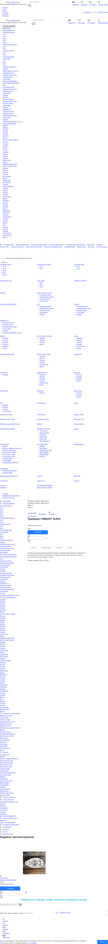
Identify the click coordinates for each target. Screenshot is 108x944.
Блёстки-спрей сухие (9, 450)
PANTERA (6, 213)
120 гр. (5, 42)
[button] (55, 924)
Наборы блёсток (79, 444)
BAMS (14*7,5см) (79, 419)
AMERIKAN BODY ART (10, 164)
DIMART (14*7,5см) (6, 414)
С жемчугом (40, 481)
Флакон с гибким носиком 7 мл (12, 448)
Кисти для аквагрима (9, 123)
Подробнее (33, 943)
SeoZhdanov (29, 913)
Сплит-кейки (7, 58)
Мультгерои (43, 439)
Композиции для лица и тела (9, 476)
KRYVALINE (7, 182)
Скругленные (7, 160)
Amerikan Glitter (7, 458)
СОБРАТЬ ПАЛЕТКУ (9, 67)
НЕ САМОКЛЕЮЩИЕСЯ (44, 485)
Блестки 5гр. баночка (9, 452)
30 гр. (4, 63)
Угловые (5, 134)
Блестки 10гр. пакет (9, 454)
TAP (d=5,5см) (41, 414)
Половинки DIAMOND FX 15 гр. (12, 121)
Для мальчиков (44, 433)
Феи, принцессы (45, 441)
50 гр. (4, 38)
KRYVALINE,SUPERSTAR (11, 83)
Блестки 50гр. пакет (9, 456)
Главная (5, 493)
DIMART (5, 125)
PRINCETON (7, 217)
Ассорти (76, 481)
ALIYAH (5, 150)
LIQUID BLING (44, 454)
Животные (43, 435)
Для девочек (43, 430)
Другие (5, 138)
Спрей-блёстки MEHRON (10, 462)
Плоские (5, 131)
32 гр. (4, 36)
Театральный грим (8, 56)
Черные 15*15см (79, 424)
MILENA (39, 424)
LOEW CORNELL (8, 186)
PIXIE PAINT (6, 211)
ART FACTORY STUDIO (10, 140)
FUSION (5, 97)
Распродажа (6, 28)
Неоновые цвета (8, 50)
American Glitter (7, 472)
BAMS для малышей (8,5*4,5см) (10, 424)
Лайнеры (5, 127)
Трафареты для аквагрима (11, 495)
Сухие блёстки (4, 444)
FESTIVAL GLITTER (46, 450)
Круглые (5, 129)
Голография (4, 481)
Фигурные (6, 136)
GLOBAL (42, 456)
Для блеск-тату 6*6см (43, 428)
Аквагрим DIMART (8, 30)
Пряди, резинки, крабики (44, 487)
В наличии (32, 513)
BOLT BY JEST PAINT (10, 166)
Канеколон (3, 487)
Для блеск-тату (7, 235)
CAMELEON (6, 180)
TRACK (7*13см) (79, 414)
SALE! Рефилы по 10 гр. (10, 71)
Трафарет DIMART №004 (8, 880)
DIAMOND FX (7, 109)
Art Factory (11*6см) (43, 419)
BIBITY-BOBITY (44, 452)
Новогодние (43, 437)
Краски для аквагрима (10, 81)
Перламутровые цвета (10, 44)
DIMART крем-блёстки (10, 470)
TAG (4, 85)
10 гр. (4, 34)
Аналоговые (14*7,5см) (7, 419)
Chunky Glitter (7, 460)
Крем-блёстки (4, 468)
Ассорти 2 (3, 485)
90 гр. (4, 40)
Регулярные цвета (9, 32)
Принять (102, 942)
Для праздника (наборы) (7, 428)
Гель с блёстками (42, 444)
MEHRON (6, 200)
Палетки (5, 69)
